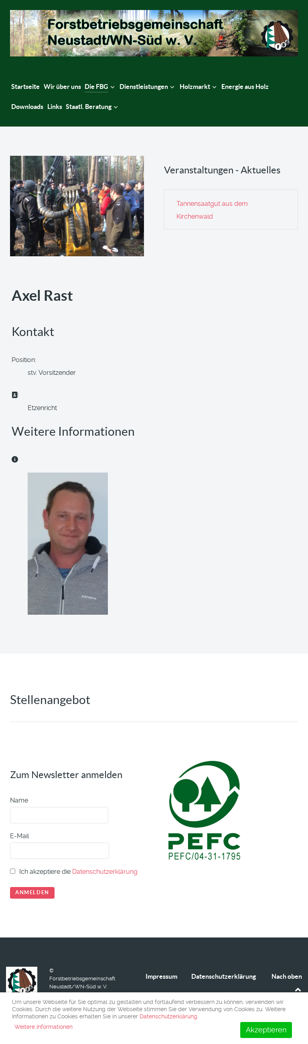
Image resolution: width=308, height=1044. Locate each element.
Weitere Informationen (43, 1027)
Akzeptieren (266, 1030)
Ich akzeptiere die (78, 871)
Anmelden (32, 892)
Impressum (161, 976)
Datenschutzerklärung (105, 871)
